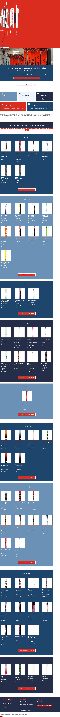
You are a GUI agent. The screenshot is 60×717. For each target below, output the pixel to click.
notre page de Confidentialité (21, 714)
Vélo (4, 37)
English (3, 45)
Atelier (3, 41)
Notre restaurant (24, 706)
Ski (4, 35)
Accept (1, 716)
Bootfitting (4, 39)
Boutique (3, 38)
